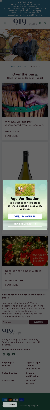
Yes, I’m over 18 (25, 216)
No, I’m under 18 (25, 223)
